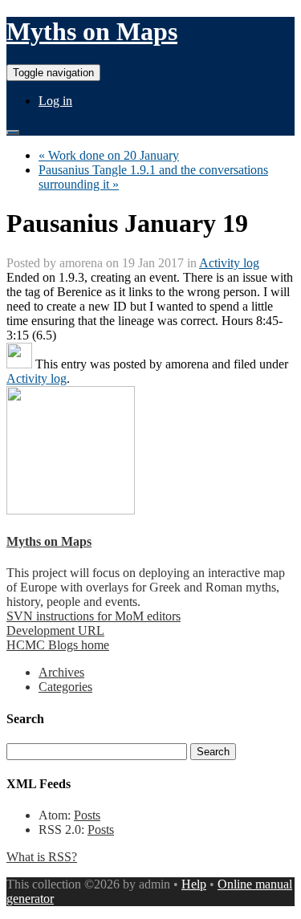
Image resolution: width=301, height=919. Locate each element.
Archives (61, 672)
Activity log (229, 263)
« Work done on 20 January (109, 155)
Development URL (55, 630)
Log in (55, 101)
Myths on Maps (91, 31)
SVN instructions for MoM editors (93, 616)
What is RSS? (41, 857)
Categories (65, 686)
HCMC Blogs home (57, 645)
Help (193, 884)
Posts (87, 815)
